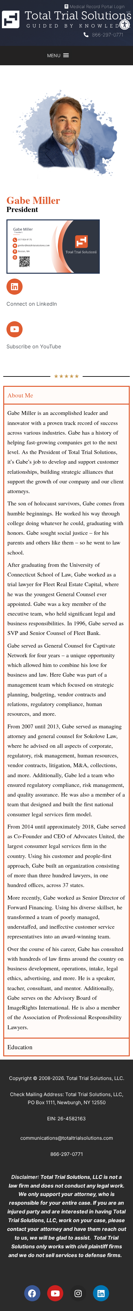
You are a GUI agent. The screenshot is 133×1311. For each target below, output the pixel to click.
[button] (124, 24)
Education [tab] (20, 1047)
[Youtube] (55, 1293)
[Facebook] (32, 1293)
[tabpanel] (66, 721)
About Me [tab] (20, 395)
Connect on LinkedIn (31, 304)
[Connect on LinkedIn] (14, 287)
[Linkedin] (101, 1293)
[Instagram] (78, 1293)
